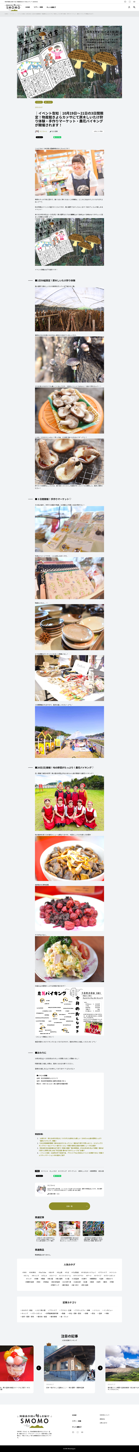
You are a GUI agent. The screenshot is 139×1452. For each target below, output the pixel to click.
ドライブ (98, 1275)
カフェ (27, 1275)
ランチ (29, 1279)
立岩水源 (78, 1282)
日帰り (84, 1279)
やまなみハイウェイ (89, 1272)
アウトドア (103, 1272)
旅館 (86, 1313)
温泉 (101, 1279)
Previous (39, 1368)
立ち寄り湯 (67, 1282)
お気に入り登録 (98, 131)
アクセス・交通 (66, 1310)
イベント (12, 14)
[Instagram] (130, 2)
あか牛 (52, 1272)
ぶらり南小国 (40, 1310)
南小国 (50, 1279)
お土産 (60, 1272)
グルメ (44, 1275)
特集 (107, 1313)
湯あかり (110, 1279)
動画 (43, 1279)
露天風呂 (66, 1285)
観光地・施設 (42, 1316)
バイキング (63, 1171)
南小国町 (60, 1279)
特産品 (46, 1282)
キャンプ (36, 1275)
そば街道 (76, 1272)
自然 (98, 1282)
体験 (36, 1279)
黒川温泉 (85, 1285)
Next (100, 1368)
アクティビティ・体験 (82, 1310)
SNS (24, 1272)
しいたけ (54, 1171)
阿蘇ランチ (55, 1285)
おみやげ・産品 (27, 1310)
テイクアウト (78, 1275)
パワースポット (110, 1275)
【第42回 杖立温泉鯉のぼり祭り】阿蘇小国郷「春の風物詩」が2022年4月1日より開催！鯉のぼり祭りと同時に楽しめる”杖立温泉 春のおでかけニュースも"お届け (71, 1149)
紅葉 (85, 1282)
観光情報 (54, 1316)
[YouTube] (134, 2)
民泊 (93, 1313)
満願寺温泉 (30, 1282)
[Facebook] (125, 2)
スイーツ (54, 1275)
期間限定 (94, 1279)
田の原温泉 (56, 1282)
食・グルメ (48, 102)
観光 (105, 1282)
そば (67, 1272)
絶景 (92, 1282)
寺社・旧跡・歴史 (75, 1313)
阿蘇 (112, 1282)
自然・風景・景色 (28, 1316)
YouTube (43, 1272)
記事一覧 (69, 1206)
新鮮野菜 (94, 1171)
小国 (67, 1279)
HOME (6, 14)
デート (89, 1275)
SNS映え (33, 1272)
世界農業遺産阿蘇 (52, 1313)
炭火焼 (101, 1171)
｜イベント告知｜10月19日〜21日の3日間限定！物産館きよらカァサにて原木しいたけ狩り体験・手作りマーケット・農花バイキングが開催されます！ (55, 14)
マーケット (73, 1171)
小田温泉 (76, 1279)
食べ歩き (76, 1285)
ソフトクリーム (65, 1275)
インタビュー (108, 1310)
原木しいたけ (83, 1171)
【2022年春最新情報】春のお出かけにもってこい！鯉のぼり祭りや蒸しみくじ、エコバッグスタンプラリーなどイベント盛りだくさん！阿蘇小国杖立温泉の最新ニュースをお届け (71, 1144)
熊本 (38, 1282)
